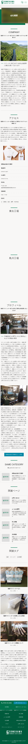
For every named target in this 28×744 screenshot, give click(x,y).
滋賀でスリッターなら (21, 706)
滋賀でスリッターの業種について (21, 710)
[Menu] (25, 2)
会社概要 (19, 557)
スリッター (13, 557)
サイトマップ (21, 727)
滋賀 (7, 557)
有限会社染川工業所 (21, 720)
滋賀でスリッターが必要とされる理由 (7, 710)
